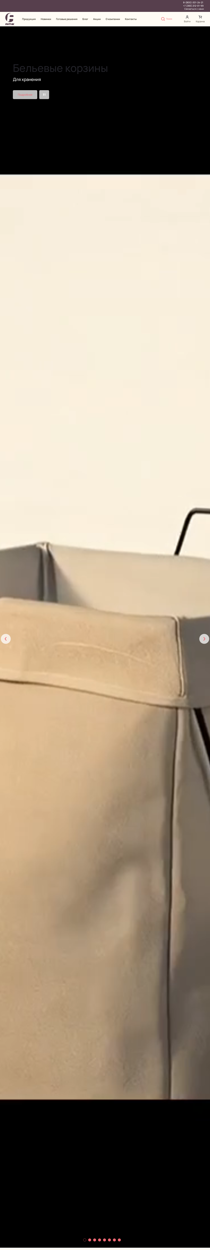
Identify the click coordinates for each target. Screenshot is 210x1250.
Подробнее (25, 94)
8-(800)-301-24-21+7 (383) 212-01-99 (193, 4)
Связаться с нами (194, 8)
